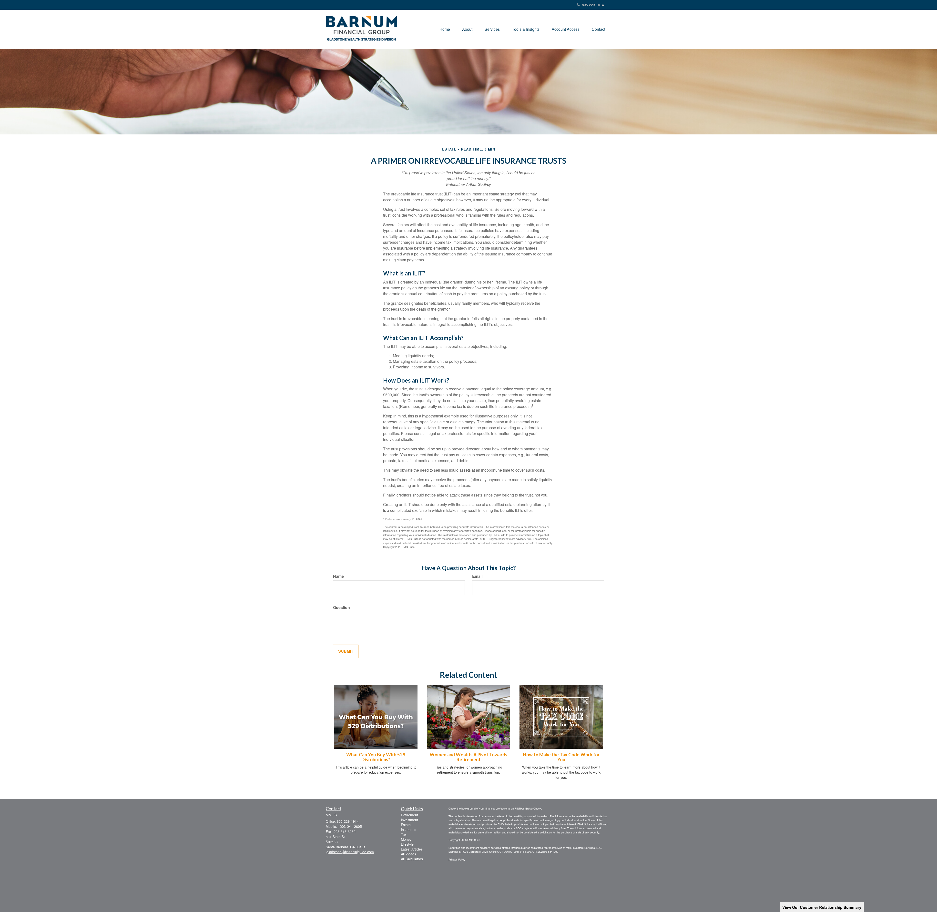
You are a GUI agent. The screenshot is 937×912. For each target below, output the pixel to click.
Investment (409, 819)
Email (477, 576)
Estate (406, 824)
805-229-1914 (593, 4)
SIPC (462, 851)
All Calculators (412, 858)
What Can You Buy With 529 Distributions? (375, 757)
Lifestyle (407, 844)
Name (338, 576)
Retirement (409, 814)
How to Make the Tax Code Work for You (561, 757)
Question (341, 607)
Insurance (408, 829)
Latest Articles (412, 849)
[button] (467, 29)
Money (406, 839)
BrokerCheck (533, 808)
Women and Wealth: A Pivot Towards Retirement (468, 757)
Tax (404, 834)
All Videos (408, 853)
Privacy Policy (456, 859)
